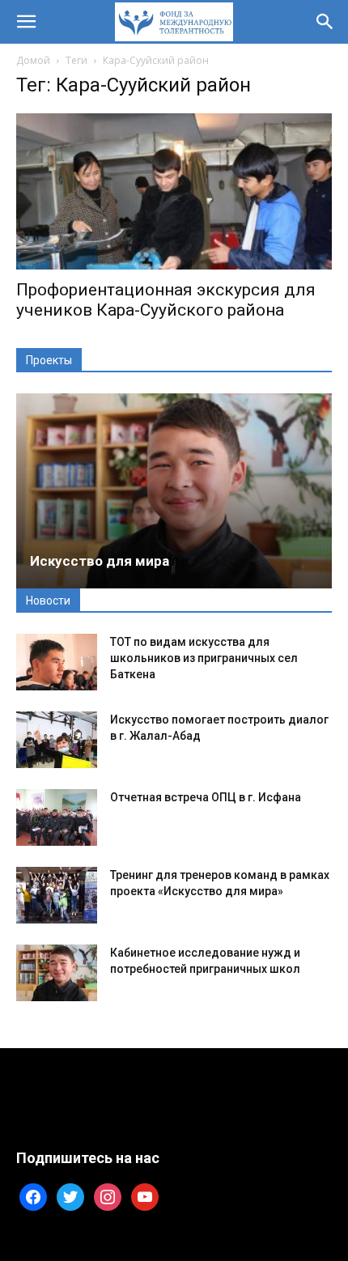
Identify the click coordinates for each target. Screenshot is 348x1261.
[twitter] (70, 1195)
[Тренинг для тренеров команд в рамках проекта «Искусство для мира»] (56, 895)
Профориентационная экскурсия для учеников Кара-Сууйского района (166, 300)
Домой (33, 60)
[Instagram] (107, 1195)
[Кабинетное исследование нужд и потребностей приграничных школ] (56, 973)
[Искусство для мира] (174, 490)
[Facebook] (33, 1195)
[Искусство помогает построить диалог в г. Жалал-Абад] (56, 739)
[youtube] (145, 1195)
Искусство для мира (99, 561)
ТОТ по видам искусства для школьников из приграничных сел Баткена (204, 658)
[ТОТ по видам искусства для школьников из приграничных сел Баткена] (56, 662)
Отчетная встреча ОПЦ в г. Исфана (205, 797)
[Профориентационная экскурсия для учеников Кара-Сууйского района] (174, 191)
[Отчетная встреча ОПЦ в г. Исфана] (56, 817)
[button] (26, 22)
